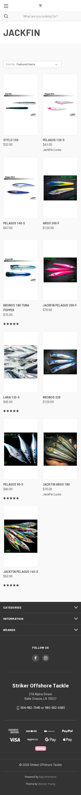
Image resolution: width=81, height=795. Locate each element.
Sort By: (10, 64)
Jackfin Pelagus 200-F (60, 305)
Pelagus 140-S (14, 223)
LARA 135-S (11, 397)
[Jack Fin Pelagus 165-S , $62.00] (20, 536)
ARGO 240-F (51, 223)
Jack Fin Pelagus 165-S (20, 572)
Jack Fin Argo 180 (56, 484)
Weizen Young (46, 784)
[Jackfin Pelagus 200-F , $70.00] (60, 270)
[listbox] (38, 64)
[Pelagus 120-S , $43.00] (60, 104)
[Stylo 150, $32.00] (20, 104)
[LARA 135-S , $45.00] (20, 362)
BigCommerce (47, 776)
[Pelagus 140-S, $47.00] (20, 188)
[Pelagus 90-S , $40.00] (20, 449)
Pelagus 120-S (54, 140)
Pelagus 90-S (13, 484)
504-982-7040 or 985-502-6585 (42, 708)
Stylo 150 (10, 140)
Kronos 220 (51, 397)
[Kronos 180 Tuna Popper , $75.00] (20, 270)
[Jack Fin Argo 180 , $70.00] (60, 449)
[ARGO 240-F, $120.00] (60, 188)
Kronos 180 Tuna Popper (16, 307)
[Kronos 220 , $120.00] (60, 362)
